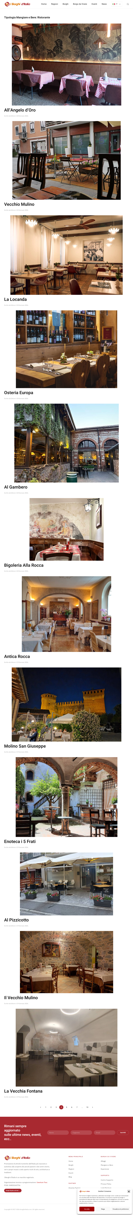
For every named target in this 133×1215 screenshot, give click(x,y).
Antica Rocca (17, 656)
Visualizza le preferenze (121, 1209)
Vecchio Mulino (19, 204)
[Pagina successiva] (92, 1107)
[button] (129, 1191)
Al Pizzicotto (16, 920)
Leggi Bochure (106, 1188)
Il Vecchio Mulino (21, 998)
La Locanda (15, 299)
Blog (70, 1177)
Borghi (65, 4)
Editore (13, 116)
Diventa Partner (75, 1188)
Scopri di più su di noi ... (13, 1190)
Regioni (71, 1169)
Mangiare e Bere (107, 1165)
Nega (103, 1209)
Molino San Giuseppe (25, 746)
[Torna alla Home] (17, 4)
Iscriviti (123, 1132)
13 (87, 1107)
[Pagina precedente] (40, 1107)
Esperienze (105, 1169)
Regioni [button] (54, 4)
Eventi (94, 4)
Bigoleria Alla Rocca (24, 565)
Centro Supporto (107, 1180)
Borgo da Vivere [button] (80, 4)
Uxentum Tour (42, 1182)
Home (44, 4)
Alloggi (103, 1161)
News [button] (104, 4)
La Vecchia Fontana (23, 1091)
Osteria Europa (18, 393)
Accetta (86, 1209)
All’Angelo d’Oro (20, 110)
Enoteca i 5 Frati (20, 841)
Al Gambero (15, 487)
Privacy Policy (106, 1184)
